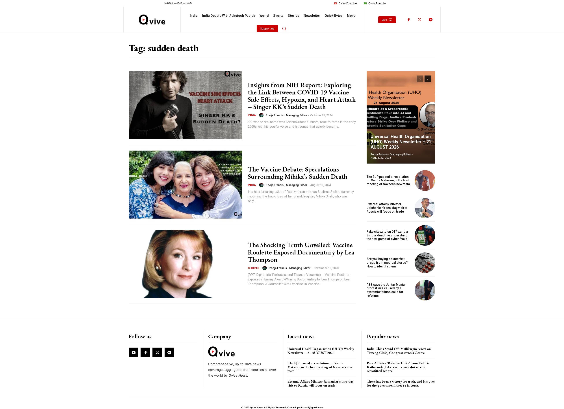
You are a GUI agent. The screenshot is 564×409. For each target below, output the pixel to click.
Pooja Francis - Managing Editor (286, 115)
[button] (284, 28)
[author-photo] (262, 115)
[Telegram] (430, 19)
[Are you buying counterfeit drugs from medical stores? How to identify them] (425, 262)
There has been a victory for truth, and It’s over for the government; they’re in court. (401, 383)
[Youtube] (133, 352)
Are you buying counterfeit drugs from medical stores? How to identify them (387, 262)
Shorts (253, 268)
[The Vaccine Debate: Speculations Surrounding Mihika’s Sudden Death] (185, 185)
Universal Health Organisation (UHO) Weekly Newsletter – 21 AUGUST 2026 (401, 142)
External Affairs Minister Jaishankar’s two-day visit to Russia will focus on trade (387, 207)
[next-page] (428, 79)
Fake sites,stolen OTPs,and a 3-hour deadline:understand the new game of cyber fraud (387, 235)
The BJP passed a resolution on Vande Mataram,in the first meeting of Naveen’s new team (389, 180)
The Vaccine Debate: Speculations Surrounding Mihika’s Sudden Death (297, 173)
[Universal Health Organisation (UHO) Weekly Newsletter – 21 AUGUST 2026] (401, 117)
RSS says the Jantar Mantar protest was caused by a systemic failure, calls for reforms (386, 290)
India (252, 115)
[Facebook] (408, 19)
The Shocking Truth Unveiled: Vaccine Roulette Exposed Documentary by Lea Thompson (301, 252)
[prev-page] (420, 79)
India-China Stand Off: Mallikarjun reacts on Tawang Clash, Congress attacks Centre (399, 350)
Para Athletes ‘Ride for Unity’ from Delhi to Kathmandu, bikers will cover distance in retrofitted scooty (398, 367)
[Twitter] (419, 19)
